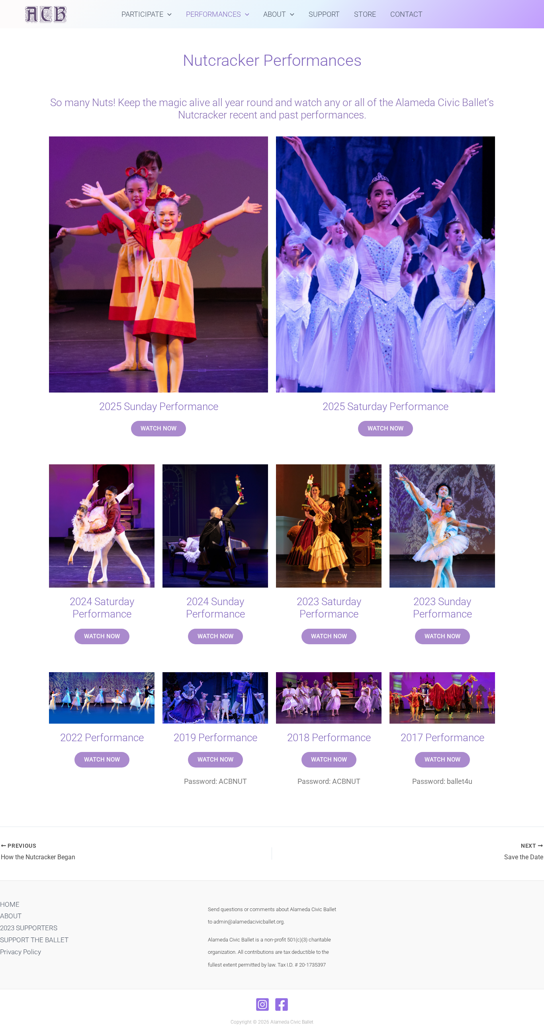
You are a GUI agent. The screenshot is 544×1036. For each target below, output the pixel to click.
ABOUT (274, 14)
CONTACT (406, 14)
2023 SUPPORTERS (28, 928)
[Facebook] (281, 1004)
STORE (365, 14)
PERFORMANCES (213, 14)
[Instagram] (262, 1004)
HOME (10, 904)
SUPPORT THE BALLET (34, 940)
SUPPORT (324, 14)
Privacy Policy (20, 952)
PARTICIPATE (142, 14)
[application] (167, 14)
